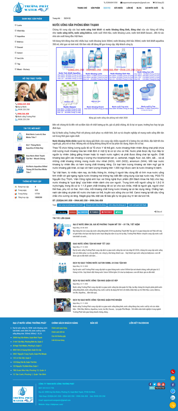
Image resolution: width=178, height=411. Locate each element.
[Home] (31, 7)
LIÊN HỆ (130, 8)
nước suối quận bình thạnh (137, 205)
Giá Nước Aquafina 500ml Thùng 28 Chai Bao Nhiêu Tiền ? (36, 169)
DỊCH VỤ (107, 8)
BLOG (139, 8)
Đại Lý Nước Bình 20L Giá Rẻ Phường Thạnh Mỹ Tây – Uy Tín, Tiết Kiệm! (106, 224)
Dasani (20, 47)
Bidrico (20, 42)
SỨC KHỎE (118, 8)
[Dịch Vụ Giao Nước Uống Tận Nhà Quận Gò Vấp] (62, 285)
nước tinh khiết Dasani (141, 32)
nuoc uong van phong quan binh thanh (70, 205)
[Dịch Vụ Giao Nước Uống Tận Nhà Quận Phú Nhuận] (62, 305)
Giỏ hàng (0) (159, 2)
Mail (119, 212)
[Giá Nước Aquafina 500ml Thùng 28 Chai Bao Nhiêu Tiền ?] (20, 169)
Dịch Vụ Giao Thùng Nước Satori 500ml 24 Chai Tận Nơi (100, 263)
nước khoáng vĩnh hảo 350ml (126, 41)
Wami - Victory (23, 69)
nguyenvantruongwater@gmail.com (136, 2)
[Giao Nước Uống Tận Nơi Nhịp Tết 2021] (62, 249)
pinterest (107, 212)
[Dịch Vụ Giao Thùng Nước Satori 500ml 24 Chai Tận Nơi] (62, 268)
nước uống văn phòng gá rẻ (117, 205)
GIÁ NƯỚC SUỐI (151, 8)
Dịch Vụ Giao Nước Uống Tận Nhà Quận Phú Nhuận (97, 300)
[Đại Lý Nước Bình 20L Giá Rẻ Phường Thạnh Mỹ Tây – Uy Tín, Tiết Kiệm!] (62, 229)
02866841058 (111, 2)
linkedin (84, 212)
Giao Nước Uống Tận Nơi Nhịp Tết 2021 (91, 243)
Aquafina (21, 36)
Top (18, 64)
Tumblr (94, 212)
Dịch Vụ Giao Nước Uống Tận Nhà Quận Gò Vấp (95, 280)
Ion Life (20, 58)
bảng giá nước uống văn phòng (96, 205)
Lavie (19, 25)
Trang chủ (82, 8)
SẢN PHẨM (95, 8)
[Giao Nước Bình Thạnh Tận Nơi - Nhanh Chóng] (20, 158)
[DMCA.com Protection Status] (157, 388)
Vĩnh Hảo (21, 30)
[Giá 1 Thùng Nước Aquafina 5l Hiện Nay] (20, 148)
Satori (20, 53)
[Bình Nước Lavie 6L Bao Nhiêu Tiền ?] (20, 137)
